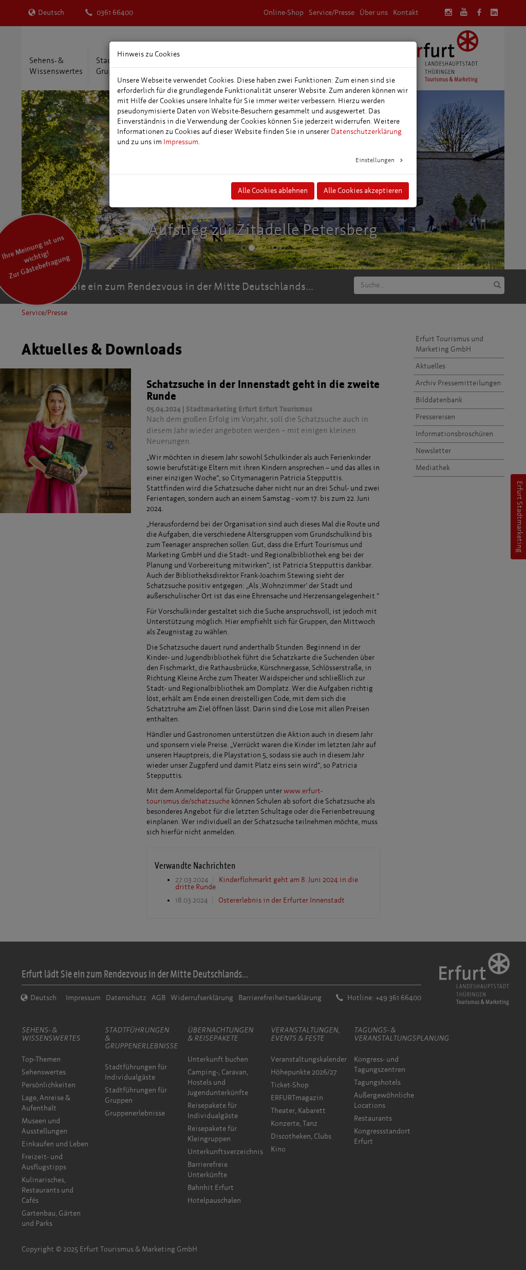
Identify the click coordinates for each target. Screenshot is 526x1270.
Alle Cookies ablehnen (273, 190)
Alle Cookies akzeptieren (363, 190)
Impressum (180, 142)
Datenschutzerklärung (366, 131)
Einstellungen (375, 160)
